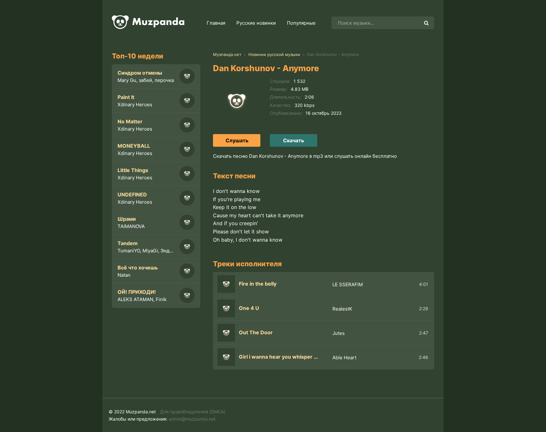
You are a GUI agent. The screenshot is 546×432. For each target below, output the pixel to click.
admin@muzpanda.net (192, 419)
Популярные (301, 23)
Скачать (293, 140)
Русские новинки (256, 23)
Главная (216, 23)
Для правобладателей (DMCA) (192, 411)
